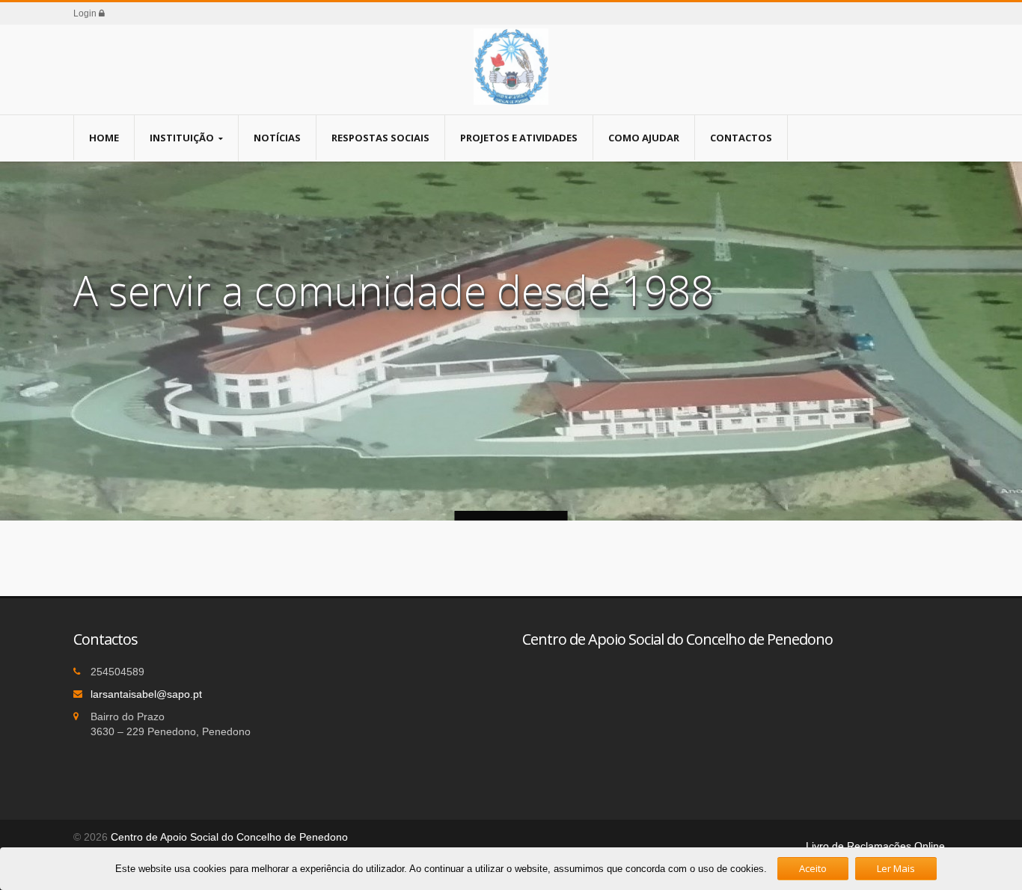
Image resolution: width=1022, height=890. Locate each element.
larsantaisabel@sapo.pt (146, 694)
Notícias (277, 137)
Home (104, 137)
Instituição (182, 137)
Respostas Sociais (380, 137)
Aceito (813, 868)
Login (86, 13)
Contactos (741, 137)
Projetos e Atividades (519, 137)
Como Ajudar (643, 137)
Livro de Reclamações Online (875, 846)
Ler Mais (896, 868)
